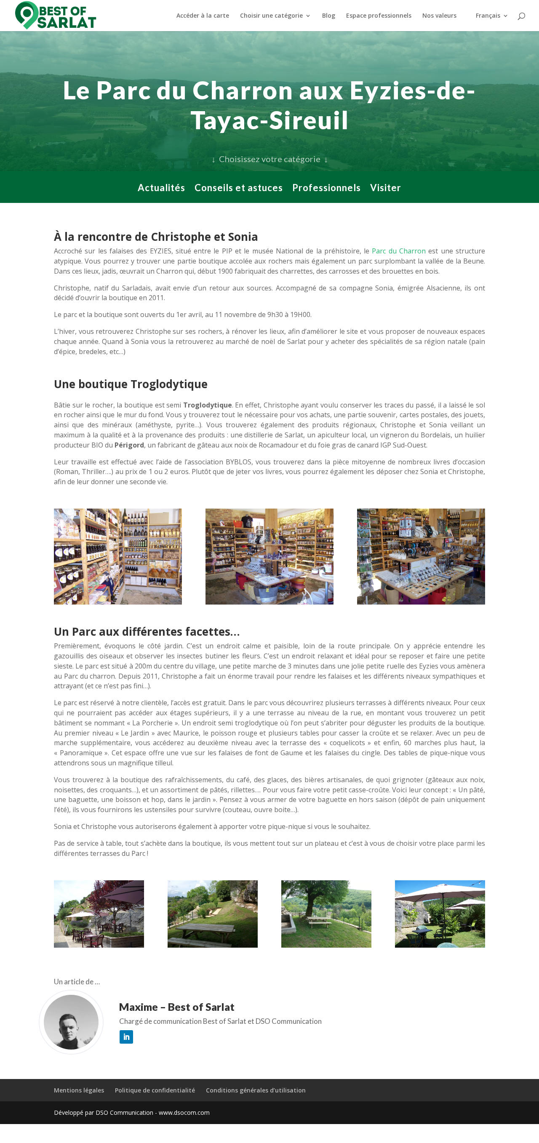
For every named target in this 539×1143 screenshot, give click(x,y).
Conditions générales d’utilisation (256, 1090)
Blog (328, 16)
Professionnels (326, 189)
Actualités (161, 189)
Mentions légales (79, 1090)
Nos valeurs (439, 16)
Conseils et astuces (239, 189)
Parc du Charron (399, 251)
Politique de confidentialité (155, 1090)
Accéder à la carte (202, 16)
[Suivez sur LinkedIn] (126, 1037)
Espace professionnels (378, 16)
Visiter (385, 189)
